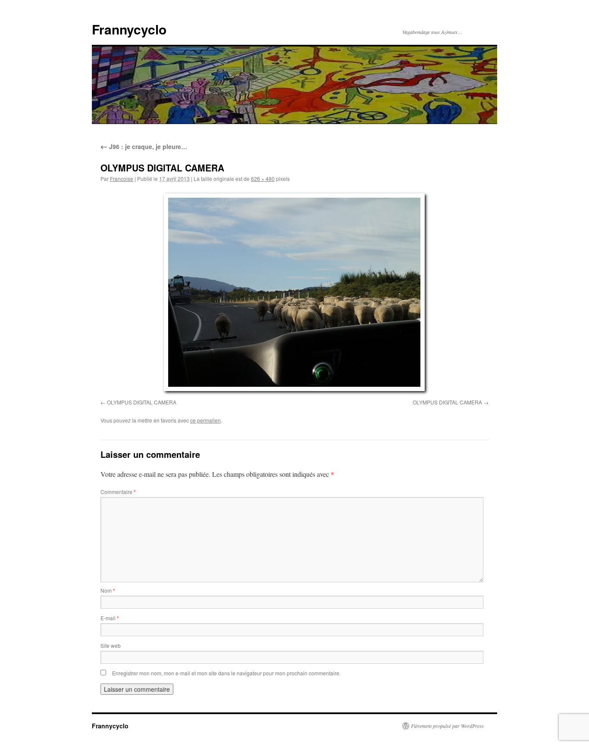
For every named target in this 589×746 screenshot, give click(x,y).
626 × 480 (263, 178)
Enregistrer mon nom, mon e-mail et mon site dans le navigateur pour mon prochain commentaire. (226, 673)
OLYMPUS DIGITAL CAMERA (141, 402)
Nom (107, 590)
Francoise (121, 178)
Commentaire (118, 491)
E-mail (109, 618)
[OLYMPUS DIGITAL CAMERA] (294, 292)
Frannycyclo (129, 29)
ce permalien (205, 420)
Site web (110, 645)
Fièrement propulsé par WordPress (447, 725)
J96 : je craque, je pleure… (143, 146)
